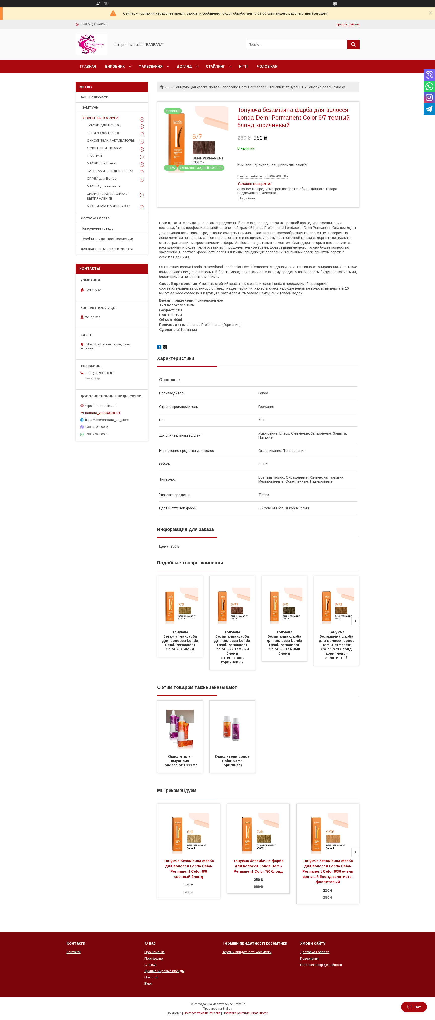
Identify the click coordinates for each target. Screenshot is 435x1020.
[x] (165, 348)
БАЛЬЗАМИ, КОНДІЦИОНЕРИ (110, 171)
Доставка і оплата (314, 952)
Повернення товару (97, 228)
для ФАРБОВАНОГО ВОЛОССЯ (107, 249)
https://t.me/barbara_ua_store (107, 420)
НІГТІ (243, 66)
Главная (88, 66)
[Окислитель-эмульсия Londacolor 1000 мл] (180, 726)
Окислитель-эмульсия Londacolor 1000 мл (180, 760)
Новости (151, 977)
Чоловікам (267, 66)
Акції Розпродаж (94, 97)
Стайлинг (215, 66)
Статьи (150, 965)
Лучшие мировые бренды (164, 971)
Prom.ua (239, 1004)
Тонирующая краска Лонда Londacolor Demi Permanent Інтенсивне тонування (238, 87)
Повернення (309, 958)
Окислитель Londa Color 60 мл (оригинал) (232, 760)
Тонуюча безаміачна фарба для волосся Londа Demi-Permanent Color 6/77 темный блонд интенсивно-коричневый (232, 647)
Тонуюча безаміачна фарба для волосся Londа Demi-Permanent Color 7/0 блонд (180, 640)
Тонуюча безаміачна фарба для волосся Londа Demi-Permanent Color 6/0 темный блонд (284, 642)
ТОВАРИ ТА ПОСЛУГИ (99, 118)
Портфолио (153, 958)
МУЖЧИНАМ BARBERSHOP (108, 206)
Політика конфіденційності (321, 965)
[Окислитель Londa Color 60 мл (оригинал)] (232, 726)
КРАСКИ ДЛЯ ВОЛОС (104, 125)
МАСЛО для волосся (103, 186)
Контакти (74, 952)
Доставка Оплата (95, 218)
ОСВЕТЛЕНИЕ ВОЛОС (104, 148)
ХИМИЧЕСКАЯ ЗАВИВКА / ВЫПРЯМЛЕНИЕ (107, 196)
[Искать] (353, 44)
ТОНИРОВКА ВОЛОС (104, 133)
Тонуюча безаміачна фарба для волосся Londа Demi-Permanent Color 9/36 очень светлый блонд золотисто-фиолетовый (328, 871)
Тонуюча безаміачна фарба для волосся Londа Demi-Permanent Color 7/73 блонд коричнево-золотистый (337, 645)
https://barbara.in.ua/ (100, 405)
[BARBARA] (91, 53)
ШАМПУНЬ (89, 108)
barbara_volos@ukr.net (102, 413)
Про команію (154, 952)
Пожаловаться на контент (202, 1013)
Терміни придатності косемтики (246, 952)
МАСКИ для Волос (102, 163)
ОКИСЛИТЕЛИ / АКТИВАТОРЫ (110, 140)
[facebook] (159, 348)
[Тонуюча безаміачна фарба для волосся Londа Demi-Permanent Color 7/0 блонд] (180, 601)
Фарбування (151, 66)
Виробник (115, 66)
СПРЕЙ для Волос (101, 178)
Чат (418, 1007)
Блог (148, 983)
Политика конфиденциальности (245, 1013)
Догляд (184, 66)
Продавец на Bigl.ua (217, 1008)
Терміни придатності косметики (107, 239)
